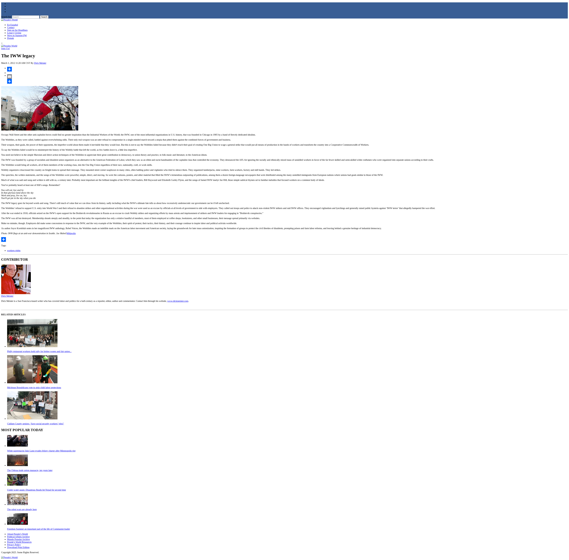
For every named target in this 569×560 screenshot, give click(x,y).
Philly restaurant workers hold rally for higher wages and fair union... (39, 351)
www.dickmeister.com (177, 301)
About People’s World (17, 534)
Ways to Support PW (17, 35)
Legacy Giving (14, 33)
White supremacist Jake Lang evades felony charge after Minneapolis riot (41, 451)
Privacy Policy (14, 544)
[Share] (287, 69)
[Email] (287, 76)
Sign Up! (5, 48)
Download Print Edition (18, 547)
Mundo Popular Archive (18, 539)
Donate (10, 38)
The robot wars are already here (22, 509)
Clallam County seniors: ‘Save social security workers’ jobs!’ (35, 423)
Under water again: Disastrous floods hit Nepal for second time (36, 490)
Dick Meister (40, 63)
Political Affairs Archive (18, 536)
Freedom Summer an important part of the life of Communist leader (38, 529)
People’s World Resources (19, 542)
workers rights (13, 250)
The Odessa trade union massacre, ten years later (29, 470)
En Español (12, 25)
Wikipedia (71, 233)
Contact (10, 27)
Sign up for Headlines (17, 30)
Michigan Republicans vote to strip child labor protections (34, 387)
